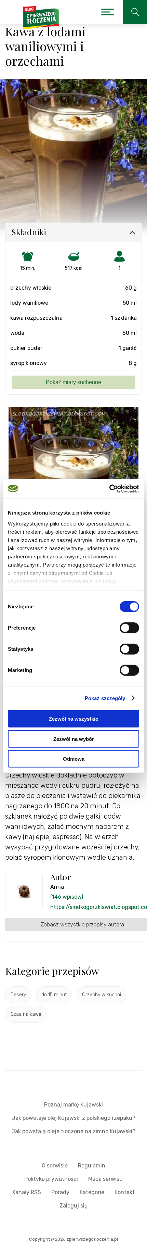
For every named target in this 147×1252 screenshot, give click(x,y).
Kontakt (125, 1192)
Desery (18, 995)
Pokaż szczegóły (105, 698)
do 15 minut (54, 995)
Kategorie (92, 1192)
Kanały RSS (26, 1192)
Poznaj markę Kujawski (73, 1104)
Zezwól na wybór (73, 739)
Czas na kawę (26, 1014)
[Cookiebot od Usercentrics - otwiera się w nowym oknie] (109, 488)
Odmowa (73, 759)
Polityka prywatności (51, 1179)
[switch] (129, 627)
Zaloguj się (73, 1205)
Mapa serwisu (105, 1179)
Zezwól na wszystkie (73, 719)
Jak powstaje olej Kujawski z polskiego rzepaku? (73, 1118)
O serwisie (55, 1165)
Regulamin (91, 1165)
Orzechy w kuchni (101, 995)
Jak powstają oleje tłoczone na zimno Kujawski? (73, 1131)
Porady (60, 1192)
